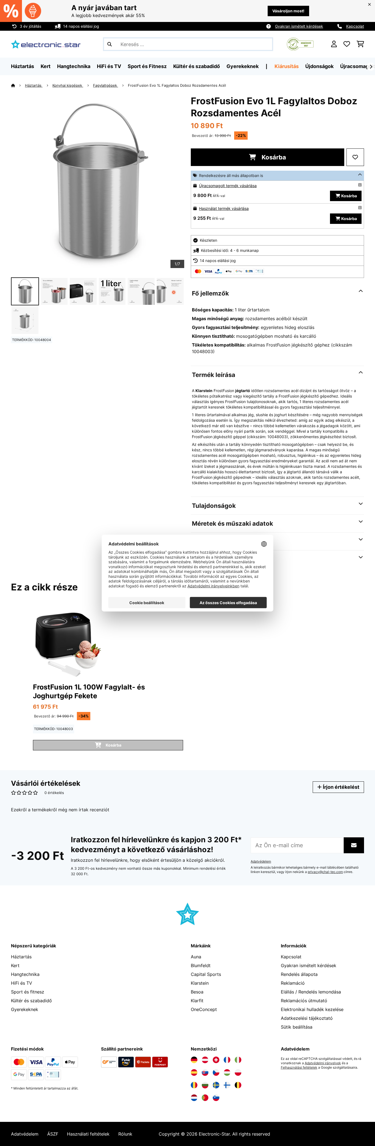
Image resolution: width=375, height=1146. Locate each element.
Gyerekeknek (24, 1009)
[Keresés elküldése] (109, 44)
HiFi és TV (21, 983)
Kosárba (273, 157)
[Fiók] (334, 44)
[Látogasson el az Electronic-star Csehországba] (216, 1072)
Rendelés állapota (299, 974)
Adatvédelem (261, 861)
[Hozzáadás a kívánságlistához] (355, 157)
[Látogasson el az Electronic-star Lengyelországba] (238, 1072)
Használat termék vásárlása (224, 208)
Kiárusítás (287, 66)
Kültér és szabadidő (31, 1000)
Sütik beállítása (296, 1027)
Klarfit (197, 1000)
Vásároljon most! (288, 11)
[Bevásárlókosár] (360, 44)
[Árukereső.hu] (300, 43)
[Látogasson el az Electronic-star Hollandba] (194, 1097)
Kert (15, 965)
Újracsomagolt (357, 66)
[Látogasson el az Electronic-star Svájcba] (216, 1060)
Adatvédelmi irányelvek (323, 1063)
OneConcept (204, 1009)
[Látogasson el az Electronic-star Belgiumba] (238, 1085)
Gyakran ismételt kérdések (299, 26)
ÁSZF (52, 1134)
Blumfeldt (201, 965)
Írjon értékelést (340, 787)
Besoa (197, 992)
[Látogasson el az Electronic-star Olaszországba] (238, 1060)
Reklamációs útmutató (304, 1000)
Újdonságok (319, 66)
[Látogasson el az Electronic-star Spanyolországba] (194, 1072)
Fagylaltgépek (105, 85)
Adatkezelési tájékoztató (307, 1018)
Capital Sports (206, 974)
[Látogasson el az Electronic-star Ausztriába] (205, 1060)
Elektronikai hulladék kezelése (312, 1009)
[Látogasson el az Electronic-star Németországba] (194, 1060)
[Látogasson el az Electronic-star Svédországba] (216, 1085)
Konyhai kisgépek (67, 85)
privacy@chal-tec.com (325, 872)
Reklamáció (293, 983)
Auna (196, 956)
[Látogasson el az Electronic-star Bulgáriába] (205, 1085)
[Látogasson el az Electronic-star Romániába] (194, 1085)
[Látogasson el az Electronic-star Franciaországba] (227, 1060)
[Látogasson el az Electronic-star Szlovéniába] (216, 1097)
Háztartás (34, 85)
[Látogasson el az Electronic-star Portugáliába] (205, 1097)
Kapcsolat (355, 26)
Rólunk (125, 1134)
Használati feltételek (88, 1134)
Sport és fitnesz (27, 992)
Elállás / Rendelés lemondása (311, 992)
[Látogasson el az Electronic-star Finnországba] (227, 1085)
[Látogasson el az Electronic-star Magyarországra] (227, 1072)
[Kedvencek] (346, 44)
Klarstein (200, 983)
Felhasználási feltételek (299, 1067)
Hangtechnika (25, 974)
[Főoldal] (18, 85)
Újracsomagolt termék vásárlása (228, 185)
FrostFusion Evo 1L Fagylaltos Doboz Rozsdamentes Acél (177, 85)
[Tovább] (371, 67)
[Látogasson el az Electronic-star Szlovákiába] (205, 1072)
